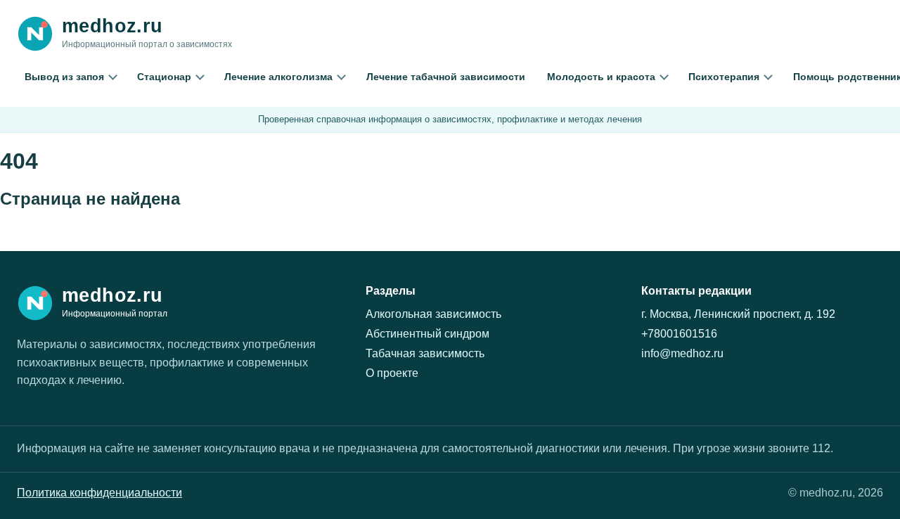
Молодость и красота (601, 76)
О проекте (392, 373)
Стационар (164, 76)
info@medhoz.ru (682, 353)
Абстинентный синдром (427, 334)
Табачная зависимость (425, 353)
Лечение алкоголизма (278, 76)
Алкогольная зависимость (433, 314)
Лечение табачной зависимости (445, 76)
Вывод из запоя (64, 76)
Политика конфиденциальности (99, 493)
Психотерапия (723, 76)
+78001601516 (679, 334)
